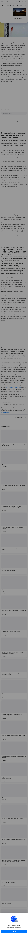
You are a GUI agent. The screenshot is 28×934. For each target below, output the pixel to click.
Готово (14, 931)
